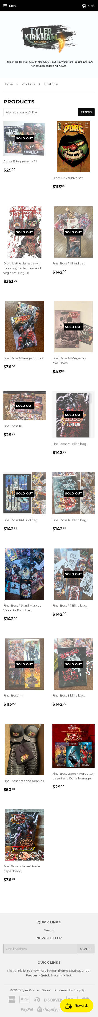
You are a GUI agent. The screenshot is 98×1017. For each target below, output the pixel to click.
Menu (13, 6)
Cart (91, 6)
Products (28, 84)
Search (49, 930)
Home (8, 84)
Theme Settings (69, 970)
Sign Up (86, 948)
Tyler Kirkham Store (35, 990)
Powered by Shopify (69, 990)
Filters (86, 112)
